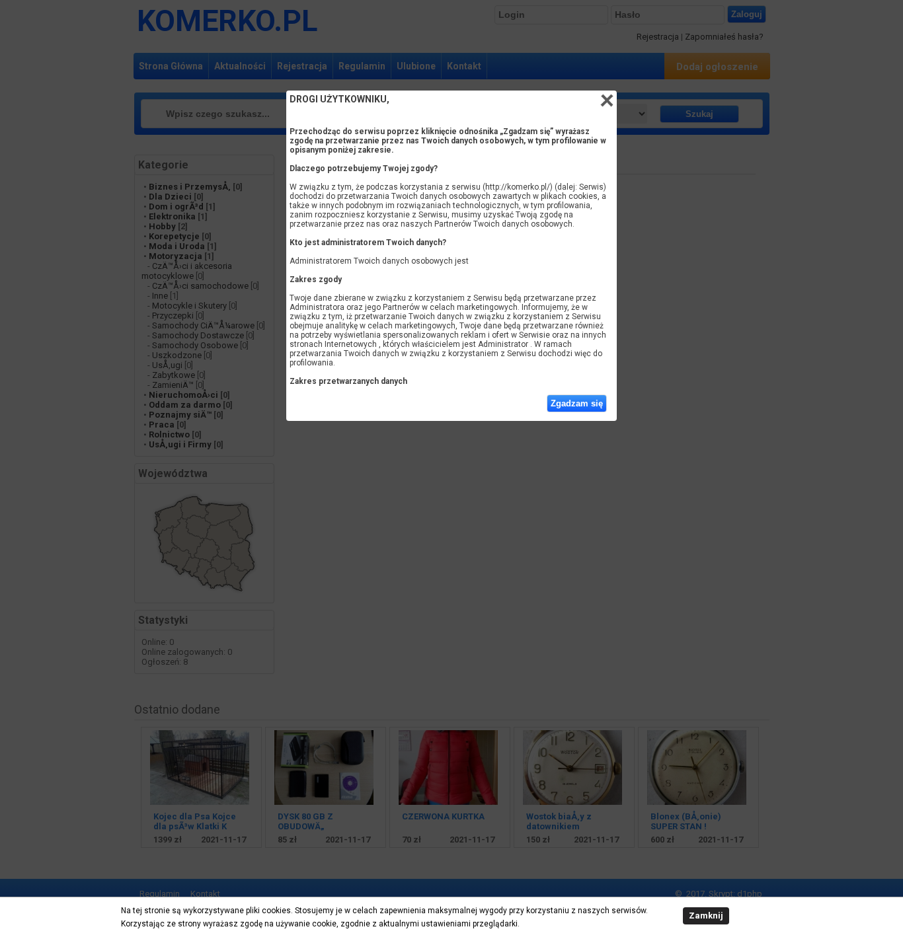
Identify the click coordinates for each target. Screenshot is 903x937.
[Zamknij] (606, 100)
